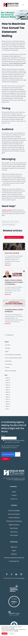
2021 (7, 389)
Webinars (14, 554)
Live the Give (8, 364)
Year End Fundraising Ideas (8, 224)
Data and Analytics (14, 514)
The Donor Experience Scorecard (14, 557)
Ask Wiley (7, 345)
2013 (7, 409)
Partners (7, 367)
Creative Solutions (14, 517)
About (14, 492)
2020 (7, 392)
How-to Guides (15, 221)
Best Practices (5, 221)
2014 (7, 406)
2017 (7, 399)
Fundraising (8, 361)
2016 (7, 401)
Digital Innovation (14, 525)
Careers (14, 495)
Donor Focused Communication (13, 358)
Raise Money (14, 528)
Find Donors (14, 532)
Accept (4, 633)
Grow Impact (14, 535)
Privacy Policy (22, 578)
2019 (7, 394)
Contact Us (14, 499)
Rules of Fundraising (10, 371)
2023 (7, 385)
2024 (7, 382)
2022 (7, 387)
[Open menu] (23, 5)
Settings (11, 633)
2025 (7, 380)
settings (16, 630)
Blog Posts (14, 547)
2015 (7, 404)
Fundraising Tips (14, 561)
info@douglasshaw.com (19, 479)
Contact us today (6, 210)
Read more (8, 265)
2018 (7, 397)
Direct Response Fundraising (13, 354)
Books (14, 550)
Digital (6, 351)
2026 (7, 378)
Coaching (7, 348)
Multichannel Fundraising (14, 521)
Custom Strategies (14, 510)
